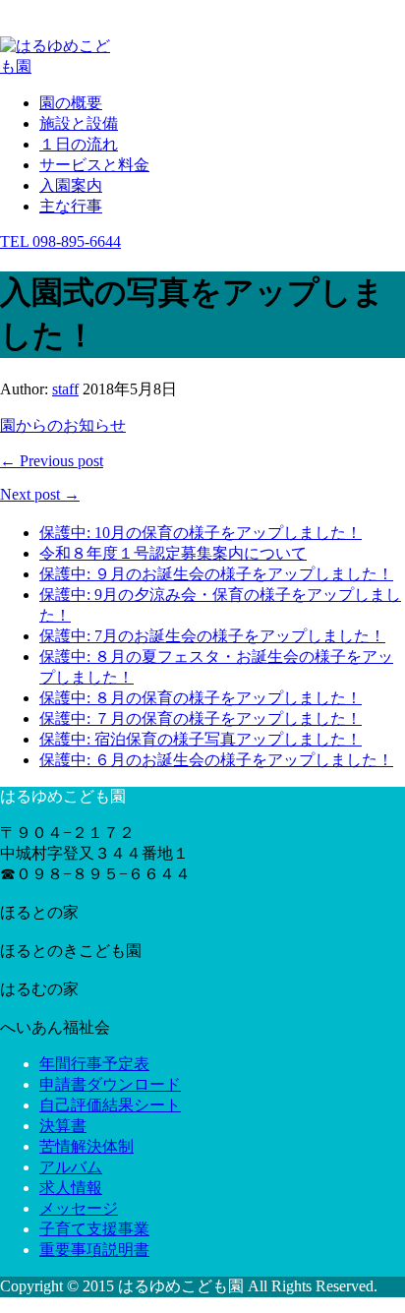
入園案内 (70, 185)
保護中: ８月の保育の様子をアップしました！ (200, 697)
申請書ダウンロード (110, 1084)
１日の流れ (78, 144)
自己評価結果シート (110, 1105)
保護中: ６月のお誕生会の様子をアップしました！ (216, 759)
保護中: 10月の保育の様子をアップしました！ (200, 532)
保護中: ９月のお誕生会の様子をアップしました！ (216, 574)
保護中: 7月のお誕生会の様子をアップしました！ (212, 635)
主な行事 (70, 206)
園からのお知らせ (63, 425)
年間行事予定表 (94, 1063)
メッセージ (78, 1208)
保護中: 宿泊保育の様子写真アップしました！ (200, 739)
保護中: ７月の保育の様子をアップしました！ (200, 718)
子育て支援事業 (94, 1229)
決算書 (63, 1125)
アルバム (70, 1167)
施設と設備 (78, 123)
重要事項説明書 (94, 1249)
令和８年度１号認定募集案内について (173, 553)
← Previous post (51, 460)
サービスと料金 (94, 164)
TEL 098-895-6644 (60, 241)
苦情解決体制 (86, 1146)
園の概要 (70, 102)
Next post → (40, 494)
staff (65, 389)
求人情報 (70, 1187)
